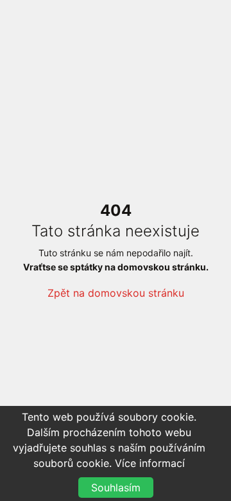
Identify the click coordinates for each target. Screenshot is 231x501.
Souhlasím (116, 487)
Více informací (150, 463)
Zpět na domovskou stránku (115, 292)
